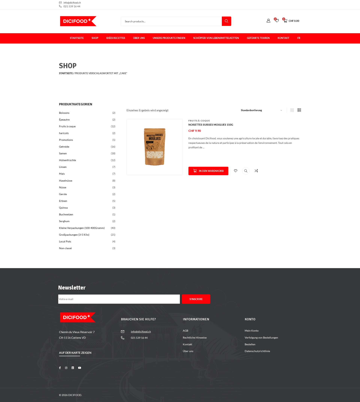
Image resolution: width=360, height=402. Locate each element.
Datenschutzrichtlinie (257, 351)
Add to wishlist (235, 171)
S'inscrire (196, 299)
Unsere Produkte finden (169, 37)
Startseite (77, 37)
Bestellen (250, 344)
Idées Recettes (115, 37)
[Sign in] (268, 21)
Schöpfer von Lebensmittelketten (216, 37)
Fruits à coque (199, 120)
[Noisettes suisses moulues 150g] (155, 146)
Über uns (139, 37)
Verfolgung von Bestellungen (261, 337)
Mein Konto (252, 330)
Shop (95, 37)
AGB (185, 330)
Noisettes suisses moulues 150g (210, 124)
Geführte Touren (258, 37)
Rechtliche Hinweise (195, 337)
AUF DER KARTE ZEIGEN (75, 352)
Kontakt (283, 37)
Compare (256, 171)
